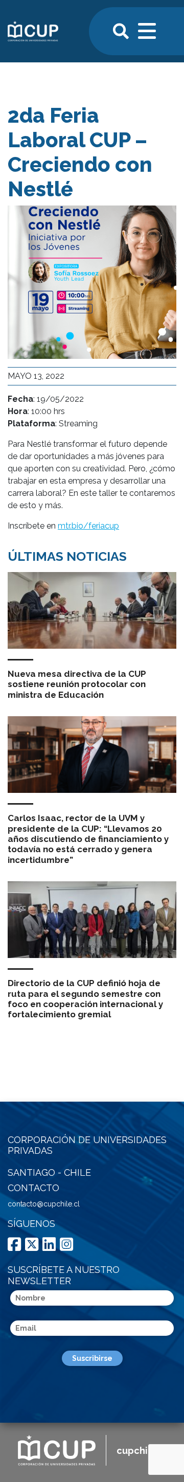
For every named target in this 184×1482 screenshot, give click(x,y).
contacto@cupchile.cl (44, 1204)
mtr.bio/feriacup (88, 526)
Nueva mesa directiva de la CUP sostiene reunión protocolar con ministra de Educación (77, 684)
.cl (141, 1450)
